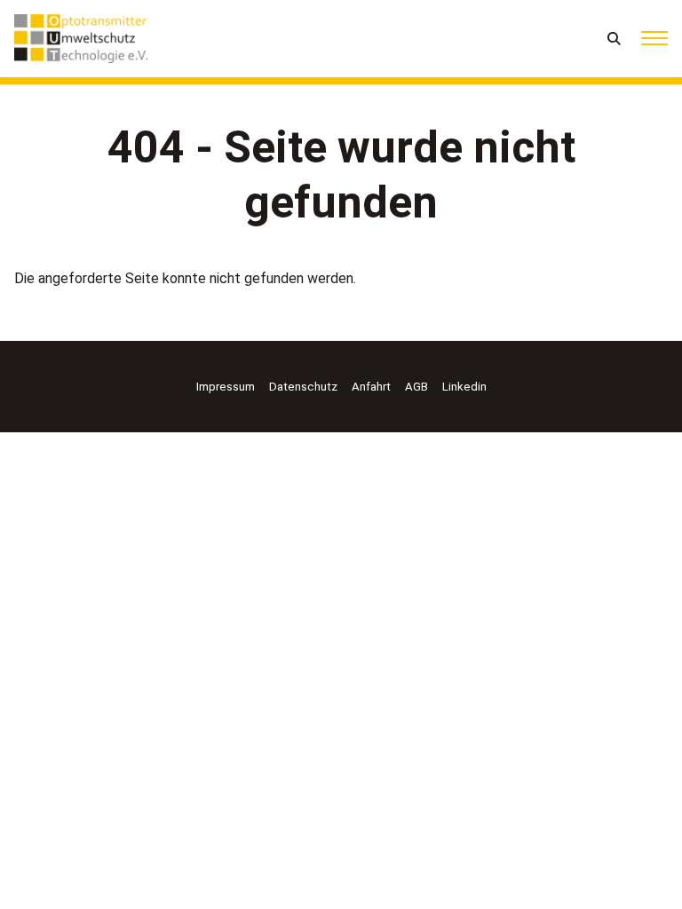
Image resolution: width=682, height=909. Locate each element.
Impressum (225, 386)
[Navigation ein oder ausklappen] (654, 39)
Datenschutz (303, 386)
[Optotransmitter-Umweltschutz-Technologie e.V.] (80, 38)
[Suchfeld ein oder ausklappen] (615, 39)
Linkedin (464, 386)
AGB (416, 386)
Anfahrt (371, 386)
